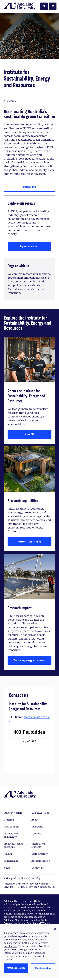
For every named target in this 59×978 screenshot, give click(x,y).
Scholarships (11, 861)
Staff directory (39, 854)
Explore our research (29, 246)
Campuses (37, 826)
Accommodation (40, 861)
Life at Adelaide (40, 813)
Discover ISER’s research (29, 541)
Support (36, 833)
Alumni (8, 854)
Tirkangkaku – (22, 878)
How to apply (11, 826)
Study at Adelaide (14, 813)
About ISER (30, 434)
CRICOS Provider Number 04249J (36, 887)
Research (9, 819)
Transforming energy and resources (29, 660)
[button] (55, 929)
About (34, 819)
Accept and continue (16, 968)
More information (43, 968)
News (7, 867)
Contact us (37, 867)
